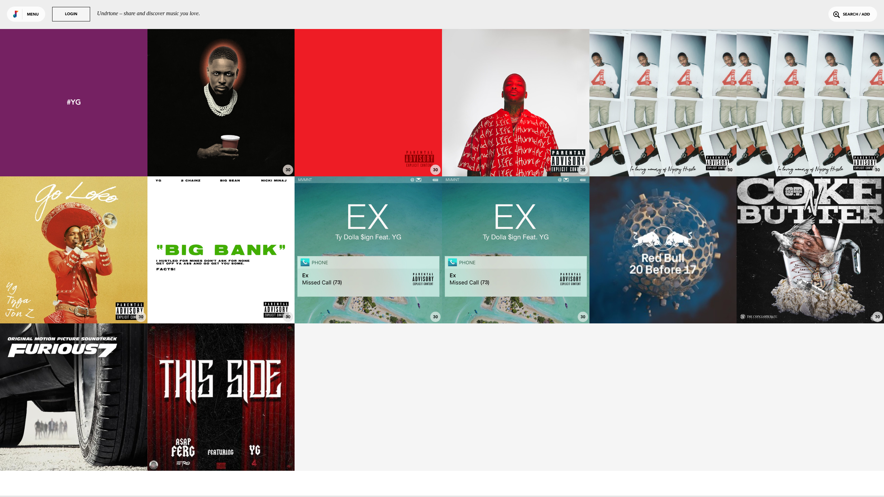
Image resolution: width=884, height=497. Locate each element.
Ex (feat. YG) (368, 304)
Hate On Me (515, 157)
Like (190, 102)
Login (71, 14)
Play (221, 102)
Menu (33, 15)
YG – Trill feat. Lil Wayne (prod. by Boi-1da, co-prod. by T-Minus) (662, 301)
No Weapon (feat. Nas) (221, 157)
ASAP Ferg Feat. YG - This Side (220, 451)
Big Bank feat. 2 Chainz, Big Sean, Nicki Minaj (221, 304)
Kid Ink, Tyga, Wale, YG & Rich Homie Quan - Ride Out (74, 448)
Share (251, 102)
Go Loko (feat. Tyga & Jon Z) (73, 304)
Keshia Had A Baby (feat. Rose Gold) (663, 157)
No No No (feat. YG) (810, 304)
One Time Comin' (368, 157)
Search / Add (856, 15)
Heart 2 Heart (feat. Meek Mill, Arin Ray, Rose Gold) (810, 154)
